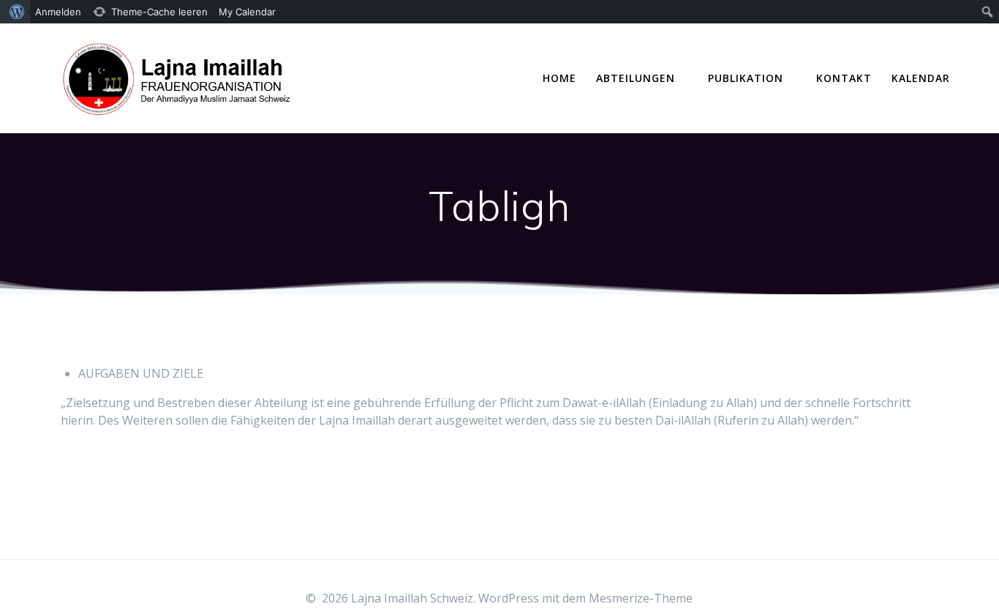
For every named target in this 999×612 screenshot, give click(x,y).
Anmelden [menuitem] (58, 12)
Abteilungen (635, 78)
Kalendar (920, 78)
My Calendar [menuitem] (247, 12)
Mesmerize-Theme (641, 598)
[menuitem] (15, 11)
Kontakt (844, 78)
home (559, 78)
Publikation (745, 78)
